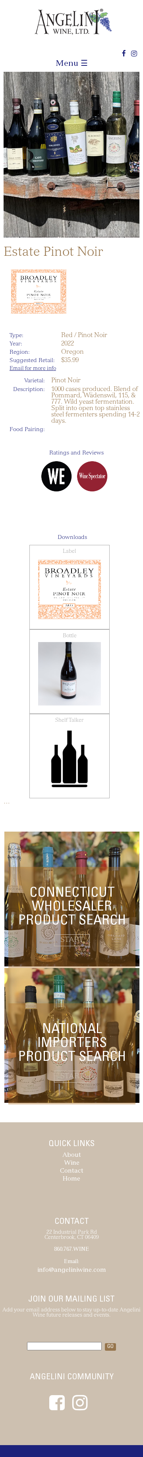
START (71, 940)
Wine (71, 1163)
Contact (71, 1171)
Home (71, 1179)
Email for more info (33, 369)
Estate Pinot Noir (53, 253)
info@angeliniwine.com (71, 1270)
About (71, 1155)
